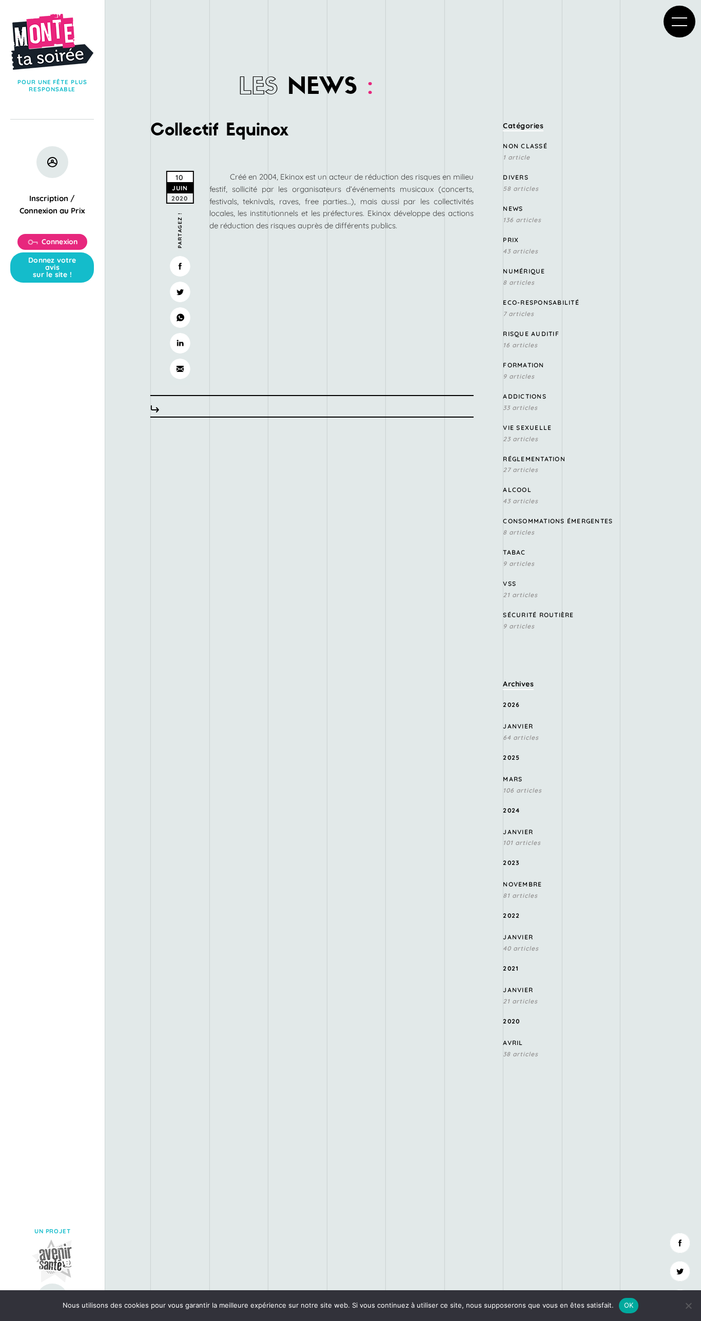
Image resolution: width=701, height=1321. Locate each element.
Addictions (525, 396)
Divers (516, 177)
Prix (511, 240)
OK (629, 1305)
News (513, 208)
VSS (509, 583)
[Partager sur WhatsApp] (179, 317)
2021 (511, 968)
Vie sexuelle (527, 427)
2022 (511, 915)
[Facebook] (680, 1243)
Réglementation (534, 459)
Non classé (525, 146)
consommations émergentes (558, 521)
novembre (522, 884)
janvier (518, 726)
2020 (511, 1021)
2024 (511, 810)
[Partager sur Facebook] (179, 266)
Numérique (524, 271)
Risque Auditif (531, 334)
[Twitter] (680, 1271)
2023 (511, 862)
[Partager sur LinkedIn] (179, 343)
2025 (511, 757)
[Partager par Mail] (179, 369)
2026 (511, 704)
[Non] (688, 1305)
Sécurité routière (538, 615)
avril (513, 1043)
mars (512, 779)
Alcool (517, 490)
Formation (523, 365)
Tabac (514, 552)
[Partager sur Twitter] (179, 292)
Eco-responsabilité (541, 302)
